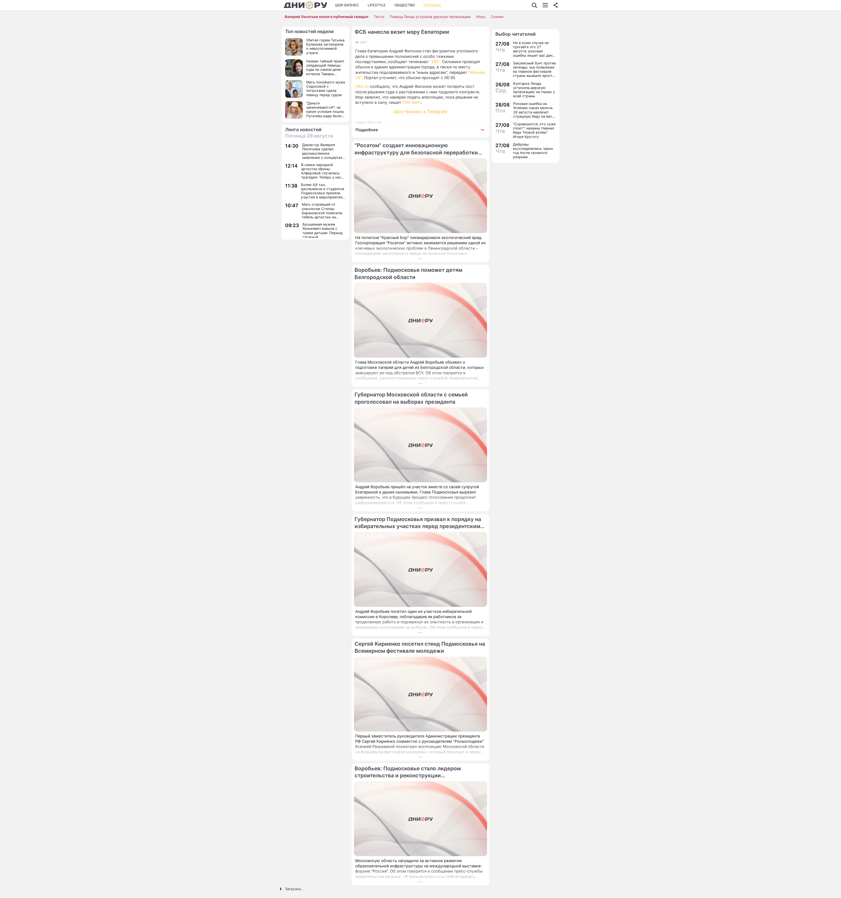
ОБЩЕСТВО (404, 5)
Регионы (432, 5)
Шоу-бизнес (347, 5)
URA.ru (362, 86)
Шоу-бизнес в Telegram (420, 111)
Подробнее (366, 129)
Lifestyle (377, 5)
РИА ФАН (411, 102)
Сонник (497, 16)
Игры (480, 16)
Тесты (379, 16)
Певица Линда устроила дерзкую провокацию (430, 16)
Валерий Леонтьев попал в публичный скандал (326, 16)
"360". (435, 61)
